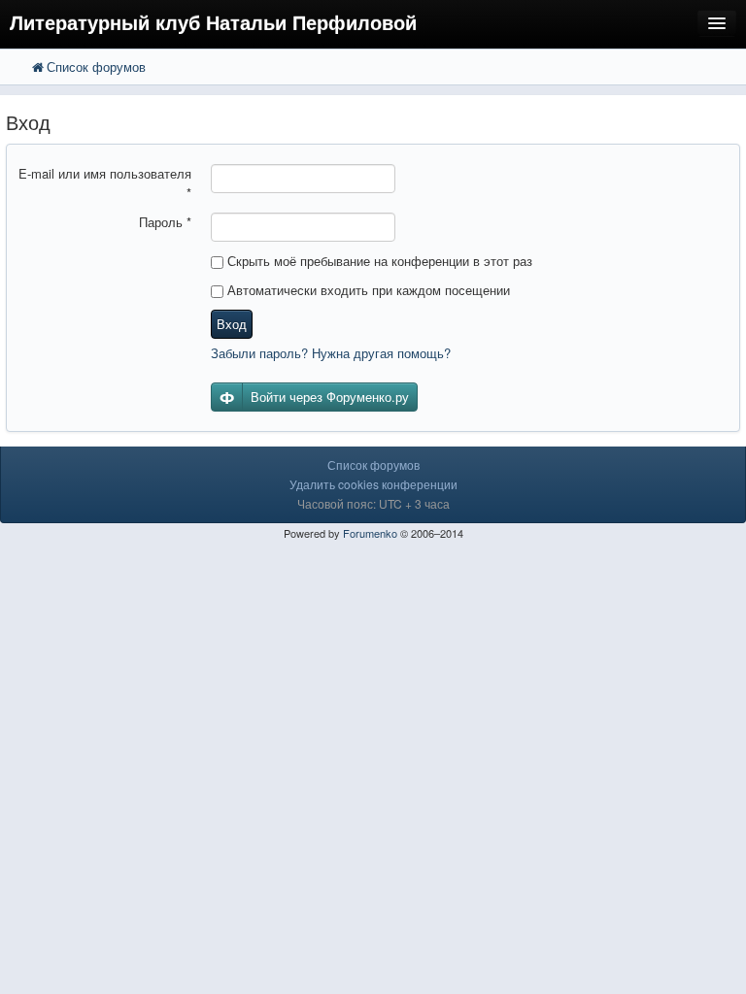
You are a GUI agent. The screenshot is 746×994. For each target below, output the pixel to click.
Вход (232, 324)
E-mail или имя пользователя (104, 183)
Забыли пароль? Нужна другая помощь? (331, 353)
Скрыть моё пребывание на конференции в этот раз (377, 260)
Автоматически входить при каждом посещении (366, 290)
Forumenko (370, 533)
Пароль (165, 222)
